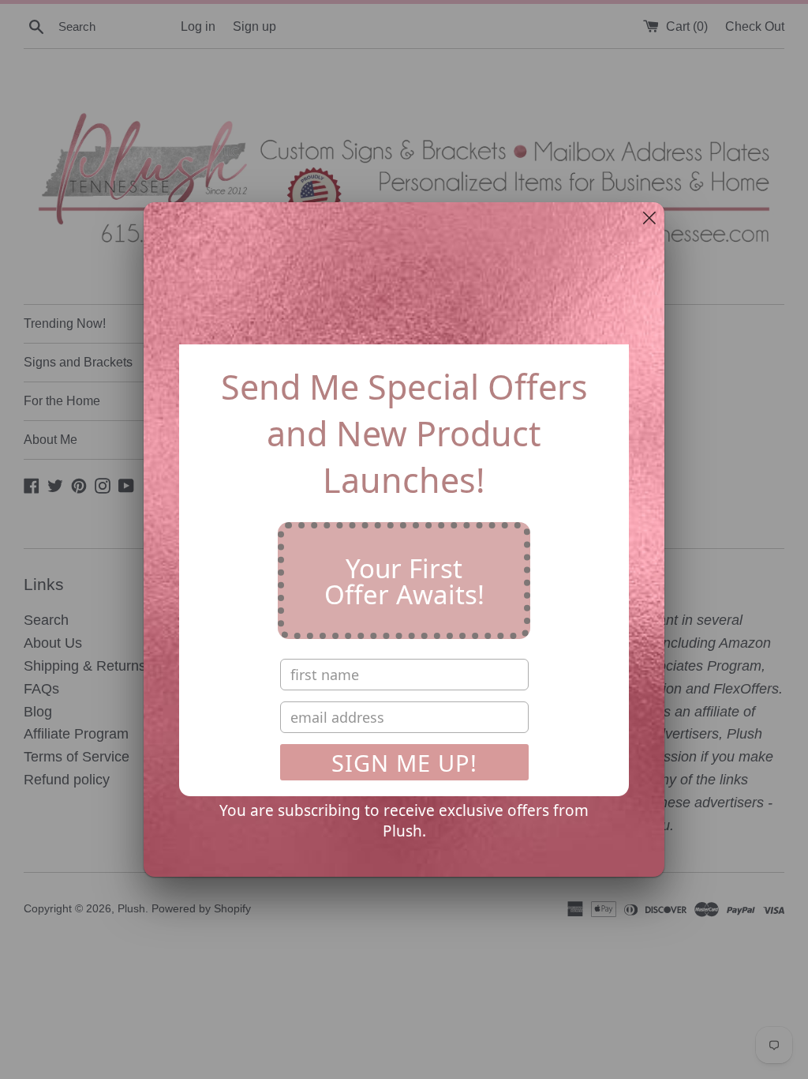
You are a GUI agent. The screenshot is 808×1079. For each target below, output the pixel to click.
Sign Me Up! (404, 762)
